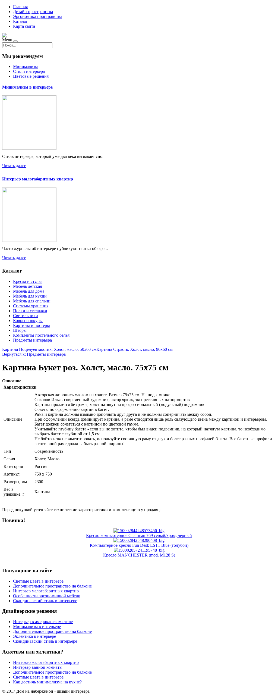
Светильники (25, 315)
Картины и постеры (31, 325)
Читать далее (14, 165)
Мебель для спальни (31, 301)
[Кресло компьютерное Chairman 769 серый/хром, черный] (139, 530)
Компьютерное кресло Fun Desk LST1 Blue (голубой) (139, 545)
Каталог (20, 21)
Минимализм (25, 66)
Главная (20, 6)
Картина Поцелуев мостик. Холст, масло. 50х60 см (49, 349)
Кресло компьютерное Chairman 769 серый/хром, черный (139, 535)
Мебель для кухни (30, 296)
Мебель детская (27, 286)
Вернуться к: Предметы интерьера (34, 354)
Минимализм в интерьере (27, 87)
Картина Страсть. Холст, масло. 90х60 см (134, 349)
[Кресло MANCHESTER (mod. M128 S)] (139, 550)
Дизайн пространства (33, 11)
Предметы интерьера (32, 340)
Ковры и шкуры (28, 320)
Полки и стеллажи (30, 310)
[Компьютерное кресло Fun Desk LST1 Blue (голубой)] (139, 540)
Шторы (20, 330)
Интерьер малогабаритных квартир (37, 179)
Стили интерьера (29, 71)
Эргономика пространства (37, 16)
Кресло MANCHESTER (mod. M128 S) (139, 555)
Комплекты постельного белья (41, 335)
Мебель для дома (28, 291)
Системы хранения (30, 306)
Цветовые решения (31, 76)
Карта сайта (24, 26)
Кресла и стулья (27, 281)
